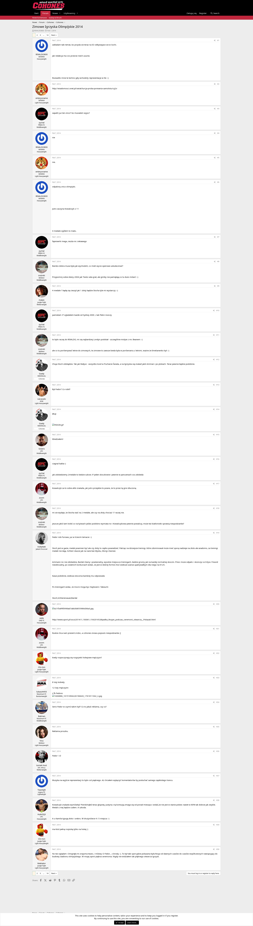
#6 (218, 182)
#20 (217, 604)
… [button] (43, 35)
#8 (218, 261)
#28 (217, 800)
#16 (217, 459)
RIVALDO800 (39, 30)
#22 (217, 653)
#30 (217, 849)
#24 (217, 702)
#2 (218, 84)
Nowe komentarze (39, 17)
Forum (45, 13)
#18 (217, 508)
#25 (217, 727)
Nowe (55, 13)
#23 (217, 678)
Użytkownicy (69, 13)
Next (53, 35)
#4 (218, 133)
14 (47, 35)
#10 (217, 310)
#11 (217, 335)
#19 (217, 533)
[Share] (214, 40)
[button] (60, 13)
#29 (217, 825)
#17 (217, 484)
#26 (217, 751)
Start (36, 13)
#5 (218, 158)
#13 (217, 385)
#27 (217, 776)
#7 (218, 237)
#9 (218, 286)
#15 (217, 434)
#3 (218, 109)
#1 (218, 40)
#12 (217, 359)
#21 (217, 629)
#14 (217, 409)
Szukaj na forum (55, 17)
